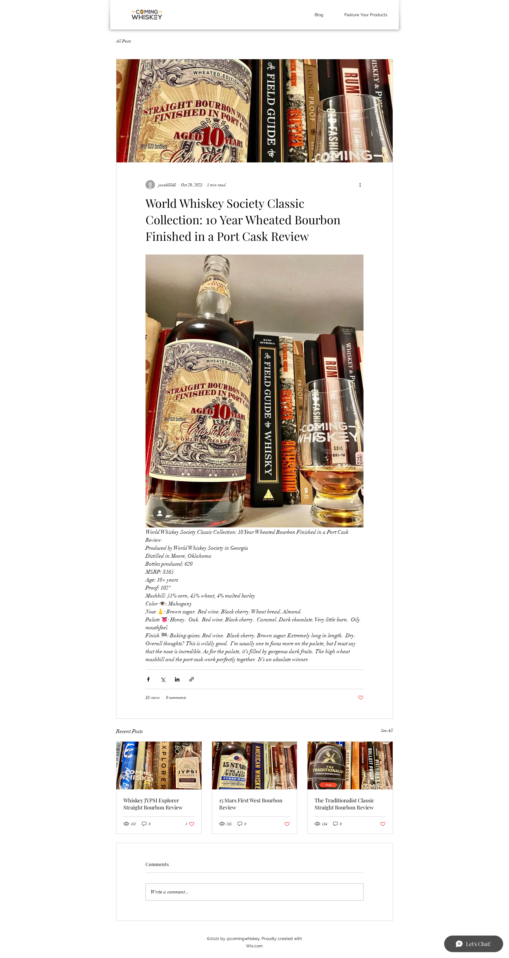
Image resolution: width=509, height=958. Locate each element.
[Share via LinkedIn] (177, 679)
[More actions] (359, 184)
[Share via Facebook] (148, 679)
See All (387, 730)
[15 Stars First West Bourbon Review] (254, 765)
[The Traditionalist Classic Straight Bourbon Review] (350, 765)
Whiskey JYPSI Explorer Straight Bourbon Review (153, 804)
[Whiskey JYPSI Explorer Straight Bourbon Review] (158, 765)
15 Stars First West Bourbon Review (250, 804)
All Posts (123, 41)
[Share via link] (191, 679)
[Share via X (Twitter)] (163, 679)
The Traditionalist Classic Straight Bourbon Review (344, 804)
